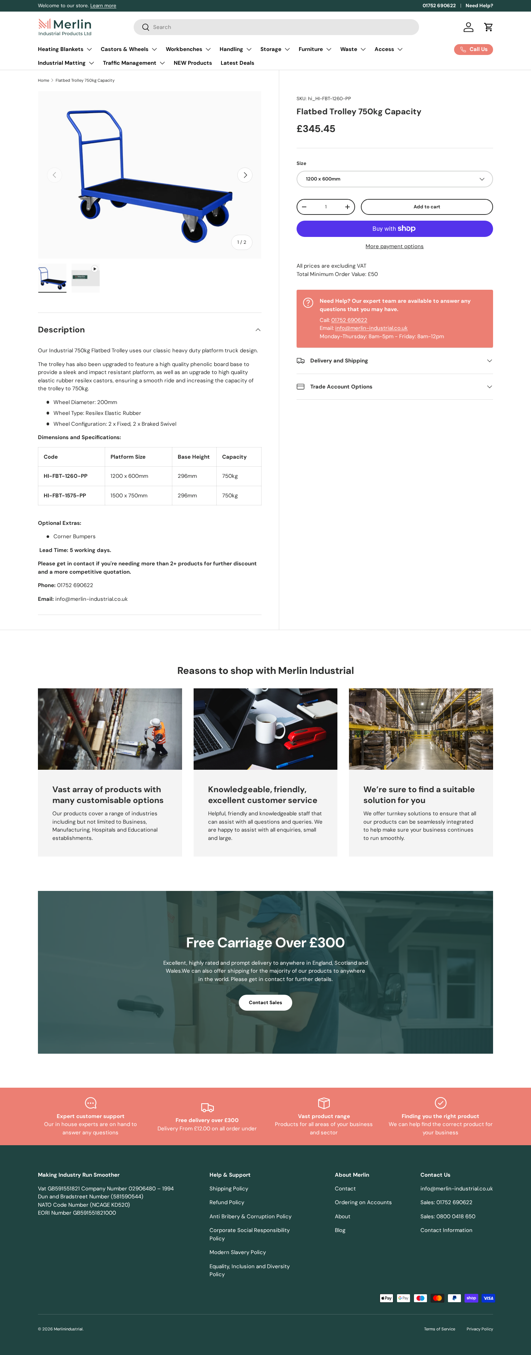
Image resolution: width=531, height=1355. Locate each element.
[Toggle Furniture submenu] (328, 49)
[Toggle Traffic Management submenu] (162, 63)
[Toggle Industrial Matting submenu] (91, 63)
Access (384, 49)
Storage (270, 49)
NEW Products (193, 63)
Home (43, 80)
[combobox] (276, 27)
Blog (340, 1230)
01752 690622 (439, 6)
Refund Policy (227, 1202)
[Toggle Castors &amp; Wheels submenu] (154, 49)
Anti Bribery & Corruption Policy (251, 1216)
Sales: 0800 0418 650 (447, 1216)
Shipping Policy (229, 1188)
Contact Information (446, 1230)
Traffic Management (129, 63)
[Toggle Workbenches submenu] (208, 49)
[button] (489, 27)
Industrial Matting (62, 63)
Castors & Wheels (124, 49)
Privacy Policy (480, 1328)
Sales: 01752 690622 (446, 1202)
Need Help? (479, 6)
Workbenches (184, 49)
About (342, 1216)
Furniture (311, 49)
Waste (348, 49)
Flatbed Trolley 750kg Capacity (85, 80)
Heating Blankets (60, 49)
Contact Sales (265, 1002)
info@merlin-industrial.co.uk (371, 328)
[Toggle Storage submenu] (287, 49)
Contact (345, 1188)
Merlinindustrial (68, 1328)
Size (301, 163)
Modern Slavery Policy (238, 1252)
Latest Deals (237, 63)
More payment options (395, 246)
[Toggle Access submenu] (400, 49)
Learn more (103, 6)
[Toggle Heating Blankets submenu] (89, 49)
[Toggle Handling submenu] (249, 49)
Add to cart (427, 207)
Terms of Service (439, 1328)
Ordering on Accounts (363, 1202)
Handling (231, 49)
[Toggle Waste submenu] (363, 49)
